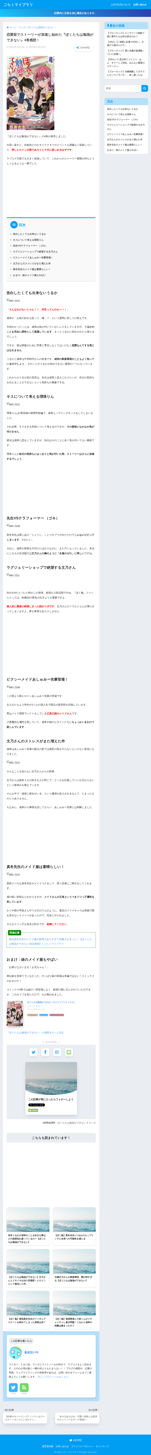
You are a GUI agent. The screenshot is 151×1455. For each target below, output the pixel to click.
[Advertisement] (51, 190)
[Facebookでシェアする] (45, 1052)
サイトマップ (102, 1446)
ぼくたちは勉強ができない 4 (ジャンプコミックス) (50, 1002)
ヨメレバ (39, 1006)
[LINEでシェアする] (69, 1052)
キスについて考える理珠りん (28, 240)
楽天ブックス (57, 1015)
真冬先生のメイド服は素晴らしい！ (32, 269)
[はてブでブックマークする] (57, 1052)
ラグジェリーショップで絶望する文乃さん (35, 251)
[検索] (144, 88)
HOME (77, 1440)
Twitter (13, 1393)
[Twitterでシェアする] (33, 1052)
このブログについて (120, 4)
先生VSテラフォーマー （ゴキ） (30, 245)
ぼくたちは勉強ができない (72, 1122)
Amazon (33, 1015)
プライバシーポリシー (82, 1446)
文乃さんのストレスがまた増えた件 (32, 263)
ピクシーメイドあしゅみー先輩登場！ (33, 257)
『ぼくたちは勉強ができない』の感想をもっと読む (35, 1032)
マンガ (92, 1122)
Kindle (44, 1015)
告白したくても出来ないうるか (29, 234)
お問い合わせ (140, 4)
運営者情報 (47, 1446)
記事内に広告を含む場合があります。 (75, 13)
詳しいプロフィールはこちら (53, 1376)
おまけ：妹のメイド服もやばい (29, 275)
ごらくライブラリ (18, 4)
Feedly (24, 1393)
